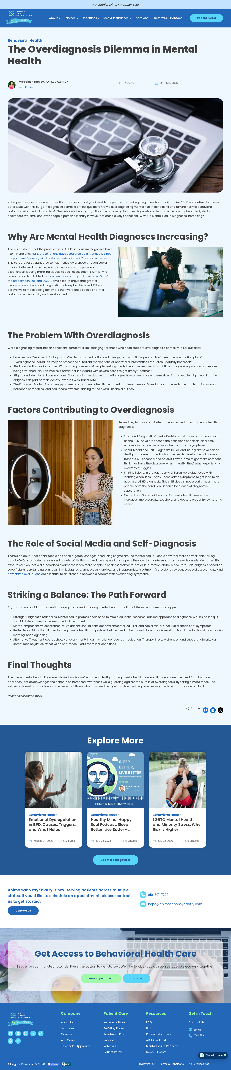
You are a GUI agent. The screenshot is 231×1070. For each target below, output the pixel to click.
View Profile (26, 87)
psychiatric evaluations (24, 574)
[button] (136, 978)
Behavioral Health (25, 40)
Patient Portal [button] (206, 18)
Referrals (160, 18)
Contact (176, 18)
